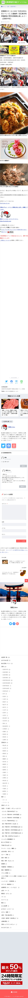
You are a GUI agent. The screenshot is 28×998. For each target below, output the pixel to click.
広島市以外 (6, 691)
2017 (7, 391)
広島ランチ (5, 805)
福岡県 (5, 769)
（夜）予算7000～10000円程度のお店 (12, 833)
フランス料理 (5, 873)
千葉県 (5, 788)
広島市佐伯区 (7, 688)
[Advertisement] (14, 309)
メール (3, 528)
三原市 (5, 699)
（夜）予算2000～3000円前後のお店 (11, 826)
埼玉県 (5, 786)
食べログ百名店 (6, 842)
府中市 (5, 707)
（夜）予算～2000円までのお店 (10, 836)
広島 (24, 389)
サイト (3, 534)
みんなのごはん (6, 927)
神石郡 (5, 737)
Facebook (8, 448)
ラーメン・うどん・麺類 (8, 848)
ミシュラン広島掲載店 (8, 839)
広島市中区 (4, 389)
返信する (23, 466)
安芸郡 (5, 734)
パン (3, 896)
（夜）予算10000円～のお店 (9, 823)
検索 (26, 580)
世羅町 (5, 731)
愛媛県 (5, 759)
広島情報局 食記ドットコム (16, 2)
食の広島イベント (17, 389)
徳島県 (5, 764)
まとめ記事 (5, 906)
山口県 (5, 748)
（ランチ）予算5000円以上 (9, 820)
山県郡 (5, 739)
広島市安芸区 (7, 685)
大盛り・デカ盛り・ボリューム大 (11, 808)
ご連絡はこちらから (5, 240)
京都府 (5, 772)
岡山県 (5, 745)
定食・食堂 (5, 857)
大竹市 (5, 715)
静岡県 (5, 791)
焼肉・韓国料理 (6, 870)
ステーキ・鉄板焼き (7, 884)
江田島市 (6, 728)
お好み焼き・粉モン (7, 851)
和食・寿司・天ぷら (7, 860)
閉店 (3, 902)
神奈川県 (6, 783)
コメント (5, 503)
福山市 (5, 704)
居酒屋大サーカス (14, 391)
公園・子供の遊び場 (7, 915)
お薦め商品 (5, 921)
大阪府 (5, 775)
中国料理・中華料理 (7, 867)
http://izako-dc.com (5, 203)
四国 (5, 756)
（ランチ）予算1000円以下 (9, 811)
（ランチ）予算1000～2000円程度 (11, 814)
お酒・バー (5, 890)
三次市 (5, 710)
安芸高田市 (6, 726)
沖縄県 (5, 794)
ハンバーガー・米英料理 (8, 881)
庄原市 (5, 712)
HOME (14, 992)
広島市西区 (6, 674)
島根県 (5, 750)
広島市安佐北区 (7, 680)
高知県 (5, 767)
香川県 (5, 761)
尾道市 (5, 701)
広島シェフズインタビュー (9, 924)
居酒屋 (4, 863)
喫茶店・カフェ (6, 893)
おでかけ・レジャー (7, 909)
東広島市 (6, 718)
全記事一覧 (10, 389)
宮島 (5, 723)
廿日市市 (6, 720)
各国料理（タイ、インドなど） (10, 887)
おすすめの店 (5, 660)
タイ (4, 799)
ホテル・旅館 (5, 912)
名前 (3, 522)
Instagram (14, 448)
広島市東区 (6, 672)
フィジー (6, 802)
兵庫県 (5, 777)
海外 (3, 796)
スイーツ (4, 899)
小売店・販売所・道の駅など (9, 918)
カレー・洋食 (5, 854)
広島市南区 (6, 677)
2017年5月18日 (8, 459)
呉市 (5, 693)
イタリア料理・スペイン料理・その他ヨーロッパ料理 (14, 877)
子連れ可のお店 (6, 845)
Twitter (3, 448)
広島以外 (4, 742)
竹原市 (5, 696)
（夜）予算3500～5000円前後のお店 (11, 830)
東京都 (5, 780)
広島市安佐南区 (7, 683)
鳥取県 (5, 753)
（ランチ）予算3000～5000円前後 (11, 817)
